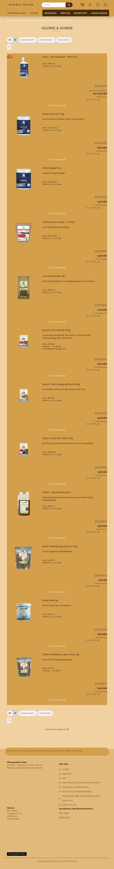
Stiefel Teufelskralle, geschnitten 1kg (60, 654)
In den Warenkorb (57, 106)
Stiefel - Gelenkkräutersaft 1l (56, 492)
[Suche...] (69, 4)
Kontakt (65, 769)
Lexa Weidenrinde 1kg (53, 276)
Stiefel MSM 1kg (50, 600)
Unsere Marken (99, 13)
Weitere (34, 13)
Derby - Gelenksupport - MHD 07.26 (59, 57)
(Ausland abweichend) (70, 66)
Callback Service (69, 805)
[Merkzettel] (97, 5)
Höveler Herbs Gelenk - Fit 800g (58, 222)
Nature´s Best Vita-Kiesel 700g (57, 438)
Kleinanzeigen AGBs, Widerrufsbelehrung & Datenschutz (81, 798)
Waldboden (50, 13)
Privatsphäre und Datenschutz (75, 787)
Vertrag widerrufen (16, 854)
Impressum (67, 774)
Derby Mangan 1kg (51, 168)
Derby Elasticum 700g (53, 114)
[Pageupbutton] (106, 865)
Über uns (65, 13)
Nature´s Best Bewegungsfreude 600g (61, 384)
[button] (82, 5)
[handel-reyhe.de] (22, 5)
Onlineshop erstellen (47, 861)
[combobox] (27, 40)
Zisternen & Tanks (16, 13)
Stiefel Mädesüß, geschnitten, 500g (59, 546)
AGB (63, 778)
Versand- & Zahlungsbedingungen (77, 791)
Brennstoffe (80, 13)
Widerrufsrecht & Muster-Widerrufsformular (81, 782)
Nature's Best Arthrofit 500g (56, 330)
